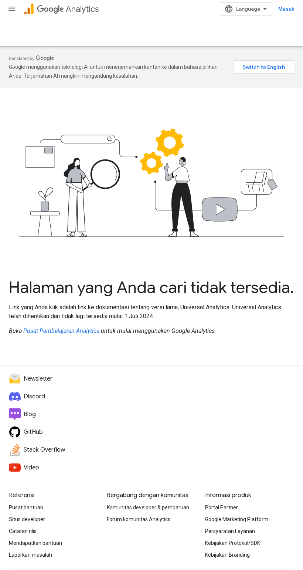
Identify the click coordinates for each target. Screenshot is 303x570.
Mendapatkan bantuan (35, 543)
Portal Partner (221, 507)
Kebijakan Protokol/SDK (232, 543)
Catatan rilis (23, 531)
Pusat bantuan (26, 507)
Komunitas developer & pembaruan (148, 507)
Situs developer (27, 519)
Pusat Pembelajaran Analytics (61, 330)
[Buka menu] (11, 9)
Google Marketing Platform (236, 519)
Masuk (286, 9)
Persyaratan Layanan (230, 531)
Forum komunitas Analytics (138, 519)
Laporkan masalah (30, 555)
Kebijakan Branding (227, 555)
